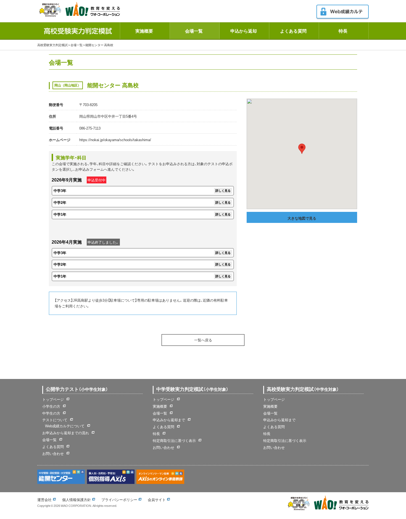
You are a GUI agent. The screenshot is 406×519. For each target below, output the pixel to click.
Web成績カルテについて (65, 425)
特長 (343, 30)
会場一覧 (194, 30)
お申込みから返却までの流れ (65, 432)
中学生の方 (51, 413)
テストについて (54, 419)
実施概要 (144, 30)
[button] (301, 149)
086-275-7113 (90, 128)
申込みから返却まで (169, 419)
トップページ (53, 399)
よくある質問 (293, 30)
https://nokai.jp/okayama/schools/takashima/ (115, 139)
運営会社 (44, 499)
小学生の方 (51, 406)
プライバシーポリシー (119, 499)
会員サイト (157, 499)
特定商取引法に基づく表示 (174, 440)
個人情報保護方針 (76, 499)
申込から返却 (243, 30)
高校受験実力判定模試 (52, 45)
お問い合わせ (53, 453)
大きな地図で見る (302, 218)
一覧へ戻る (203, 340)
